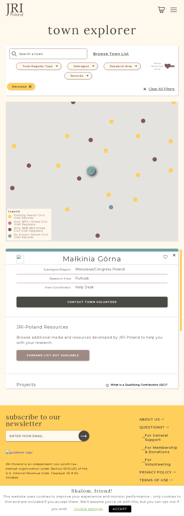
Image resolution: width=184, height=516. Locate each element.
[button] (12, 188)
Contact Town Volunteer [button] (92, 302)
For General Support (156, 437)
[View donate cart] (161, 9)
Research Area (121, 66)
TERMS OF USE (154, 480)
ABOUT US (150, 419)
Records (77, 75)
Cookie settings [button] (88, 509)
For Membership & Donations (161, 449)
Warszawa (19, 86)
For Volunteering (158, 462)
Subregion (81, 66)
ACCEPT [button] (120, 509)
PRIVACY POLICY (156, 472)
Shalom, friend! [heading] (92, 491)
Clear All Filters (162, 89)
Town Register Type (37, 66)
